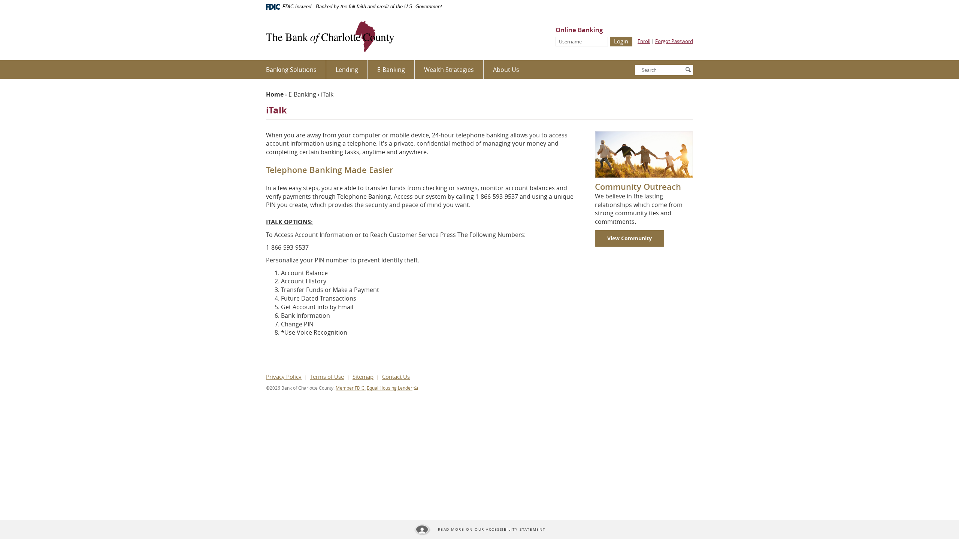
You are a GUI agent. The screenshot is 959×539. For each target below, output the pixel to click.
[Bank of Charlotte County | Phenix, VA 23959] (330, 37)
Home (275, 94)
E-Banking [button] (391, 70)
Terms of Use (327, 376)
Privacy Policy (284, 376)
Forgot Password (674, 41)
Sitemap (363, 376)
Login (621, 41)
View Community (629, 238)
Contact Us (396, 376)
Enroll (644, 41)
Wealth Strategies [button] (449, 70)
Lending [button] (347, 70)
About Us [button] (506, 70)
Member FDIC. (351, 388)
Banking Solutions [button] (291, 70)
